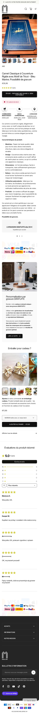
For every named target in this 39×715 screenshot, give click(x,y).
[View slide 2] (19, 236)
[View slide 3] (22, 236)
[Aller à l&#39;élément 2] (13, 392)
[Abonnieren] (33, 672)
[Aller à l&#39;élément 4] (28, 392)
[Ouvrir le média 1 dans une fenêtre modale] (25, 356)
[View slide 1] (17, 236)
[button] (4, 60)
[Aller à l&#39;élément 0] (5, 392)
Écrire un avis (19, 462)
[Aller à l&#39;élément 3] (21, 392)
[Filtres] (4, 485)
